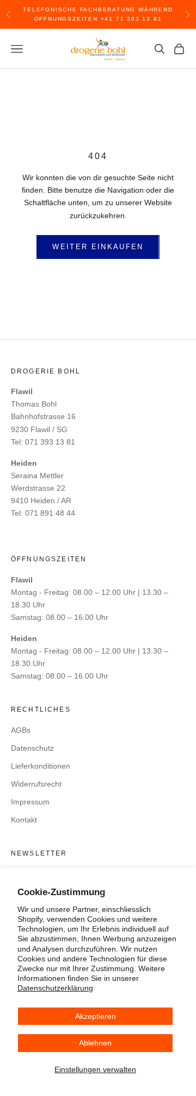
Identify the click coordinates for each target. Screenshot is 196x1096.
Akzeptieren (95, 1016)
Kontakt (24, 819)
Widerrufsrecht (36, 784)
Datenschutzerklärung (55, 988)
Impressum (30, 801)
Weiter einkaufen (97, 247)
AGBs (20, 730)
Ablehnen (95, 1042)
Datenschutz (32, 748)
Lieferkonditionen (40, 766)
